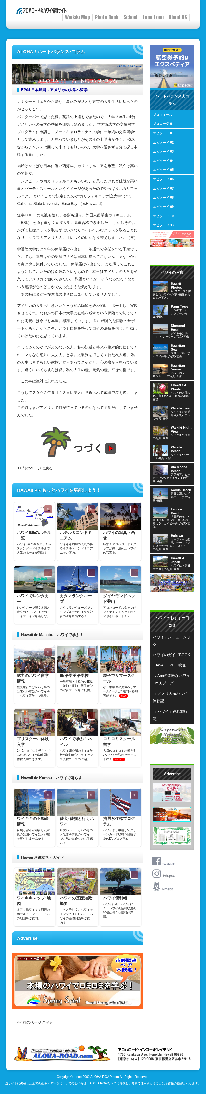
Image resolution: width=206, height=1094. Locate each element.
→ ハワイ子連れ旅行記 (170, 715)
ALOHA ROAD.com (104, 1077)
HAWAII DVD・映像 (169, 665)
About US (178, 17)
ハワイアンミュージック (171, 641)
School (130, 17)
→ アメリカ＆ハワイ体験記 (170, 697)
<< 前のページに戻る (35, 468)
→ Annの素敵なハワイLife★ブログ (171, 679)
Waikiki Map (77, 17)
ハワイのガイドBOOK (171, 655)
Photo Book (106, 17)
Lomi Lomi (153, 17)
